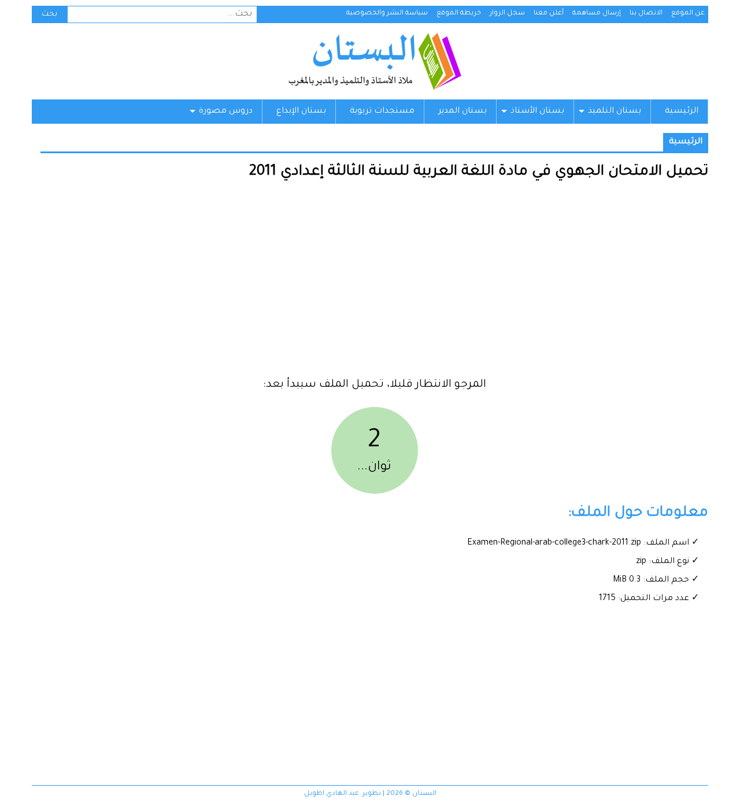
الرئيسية (681, 111)
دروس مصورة (226, 111)
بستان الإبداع (301, 111)
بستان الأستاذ (537, 111)
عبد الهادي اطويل (331, 794)
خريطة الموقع (458, 13)
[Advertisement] (374, 283)
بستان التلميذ (614, 111)
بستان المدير (462, 111)
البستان (374, 61)
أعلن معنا (549, 13)
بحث (49, 14)
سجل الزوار (507, 13)
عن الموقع (688, 13)
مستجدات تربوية (382, 111)
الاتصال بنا (646, 13)
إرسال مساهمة (596, 13)
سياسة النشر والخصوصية (387, 13)
